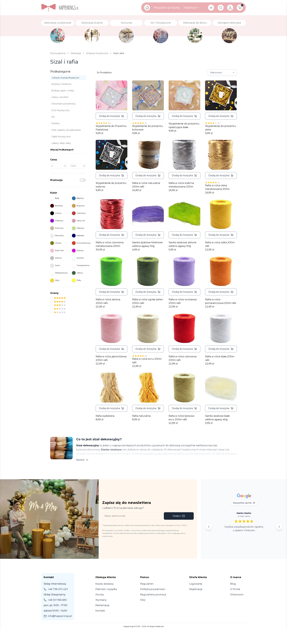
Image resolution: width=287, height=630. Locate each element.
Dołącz (177, 515)
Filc (53, 117)
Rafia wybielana (105, 415)
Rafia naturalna (141, 415)
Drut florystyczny (60, 110)
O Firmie (235, 589)
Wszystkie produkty (167, 7)
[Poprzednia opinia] (209, 527)
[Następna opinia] (279, 527)
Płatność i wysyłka (106, 589)
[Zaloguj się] (230, 8)
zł (65, 166)
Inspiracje (190, 7)
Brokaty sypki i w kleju (62, 90)
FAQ (142, 600)
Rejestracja (195, 589)
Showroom (236, 594)
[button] (111, 116)
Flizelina (55, 123)
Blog (233, 583)
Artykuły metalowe (61, 84)
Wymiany (101, 600)
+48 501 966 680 (57, 600)
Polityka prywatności (152, 589)
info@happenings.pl (60, 616)
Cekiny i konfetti (59, 97)
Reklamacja (102, 605)
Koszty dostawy (104, 583)
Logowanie (195, 583)
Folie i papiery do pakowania (66, 130)
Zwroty (99, 594)
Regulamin (147, 583)
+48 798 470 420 (58, 589)
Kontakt (100, 610)
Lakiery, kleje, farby (61, 143)
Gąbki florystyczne (61, 136)
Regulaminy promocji (153, 594)
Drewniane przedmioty (63, 103)
